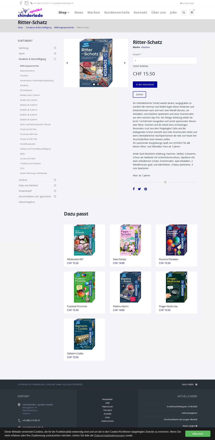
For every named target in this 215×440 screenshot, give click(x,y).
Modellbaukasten (28, 144)
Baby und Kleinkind (28, 185)
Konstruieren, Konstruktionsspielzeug (36, 80)
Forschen (24, 75)
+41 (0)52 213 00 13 (41, 3)
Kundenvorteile (117, 12)
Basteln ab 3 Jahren (28, 100)
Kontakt (140, 12)
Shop (63, 12)
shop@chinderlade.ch (62, 3)
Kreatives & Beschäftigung (38, 27)
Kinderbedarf (25, 190)
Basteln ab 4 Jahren (28, 105)
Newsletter (107, 399)
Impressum (107, 406)
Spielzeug (23, 47)
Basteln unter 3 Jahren (30, 95)
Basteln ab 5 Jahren (28, 109)
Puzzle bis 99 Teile (28, 129)
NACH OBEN (188, 384)
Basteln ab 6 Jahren (28, 114)
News (78, 12)
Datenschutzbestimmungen (109, 435)
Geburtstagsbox (27, 201)
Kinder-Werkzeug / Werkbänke (33, 173)
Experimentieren (27, 70)
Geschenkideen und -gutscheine (35, 196)
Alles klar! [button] (197, 433)
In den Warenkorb (145, 84)
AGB (107, 402)
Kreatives (24, 85)
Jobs (173, 12)
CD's (22, 168)
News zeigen (189, 425)
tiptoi (22, 153)
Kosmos (145, 47)
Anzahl (137, 54)
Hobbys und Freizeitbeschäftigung (35, 149)
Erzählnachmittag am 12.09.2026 (182, 406)
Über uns (158, 12)
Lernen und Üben (28, 158)
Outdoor (23, 179)
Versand (107, 410)
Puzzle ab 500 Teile (28, 139)
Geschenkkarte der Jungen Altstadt (180, 419)
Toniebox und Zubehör (30, 163)
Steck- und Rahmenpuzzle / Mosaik (35, 124)
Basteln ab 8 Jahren (28, 119)
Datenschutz (108, 421)
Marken (93, 12)
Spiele (22, 53)
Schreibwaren (26, 90)
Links (107, 417)
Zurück (139, 94)
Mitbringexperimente (64, 27)
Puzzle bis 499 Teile (28, 134)
